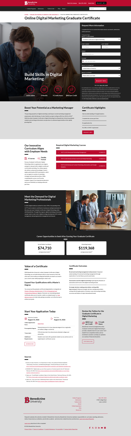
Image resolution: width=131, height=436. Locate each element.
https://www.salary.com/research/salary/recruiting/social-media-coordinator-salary (48, 377)
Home (26, 14)
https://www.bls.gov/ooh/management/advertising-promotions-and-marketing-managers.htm (48, 366)
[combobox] (101, 39)
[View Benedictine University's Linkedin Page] (99, 428)
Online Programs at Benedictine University (44, 14)
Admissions (41, 8)
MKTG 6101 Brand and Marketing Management (83, 152)
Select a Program (88, 36)
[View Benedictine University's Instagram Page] (96, 428)
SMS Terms (94, 98)
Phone (84, 58)
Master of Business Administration (34, 291)
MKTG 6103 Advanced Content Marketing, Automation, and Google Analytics (83, 166)
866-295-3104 (82, 3)
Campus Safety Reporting (70, 429)
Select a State (87, 72)
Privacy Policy (28, 429)
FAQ (59, 8)
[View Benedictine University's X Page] (93, 428)
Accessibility (59, 429)
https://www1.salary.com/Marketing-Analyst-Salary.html (51, 381)
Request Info (101, 3)
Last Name (105, 44)
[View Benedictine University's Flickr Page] (105, 428)
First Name (85, 44)
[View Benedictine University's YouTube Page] (102, 428)
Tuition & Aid (50, 8)
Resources (78, 410)
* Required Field (86, 34)
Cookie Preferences (50, 429)
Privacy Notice (89, 98)
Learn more (27, 423)
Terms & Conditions (38, 429)
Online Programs (31, 8)
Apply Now (91, 3)
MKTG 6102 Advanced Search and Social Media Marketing (83, 158)
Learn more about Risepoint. (86, 419)
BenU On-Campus (72, 3)
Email (84, 51)
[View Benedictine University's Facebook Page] (90, 428)
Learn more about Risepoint (102, 98)
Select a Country (88, 65)
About (63, 8)
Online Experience (76, 406)
